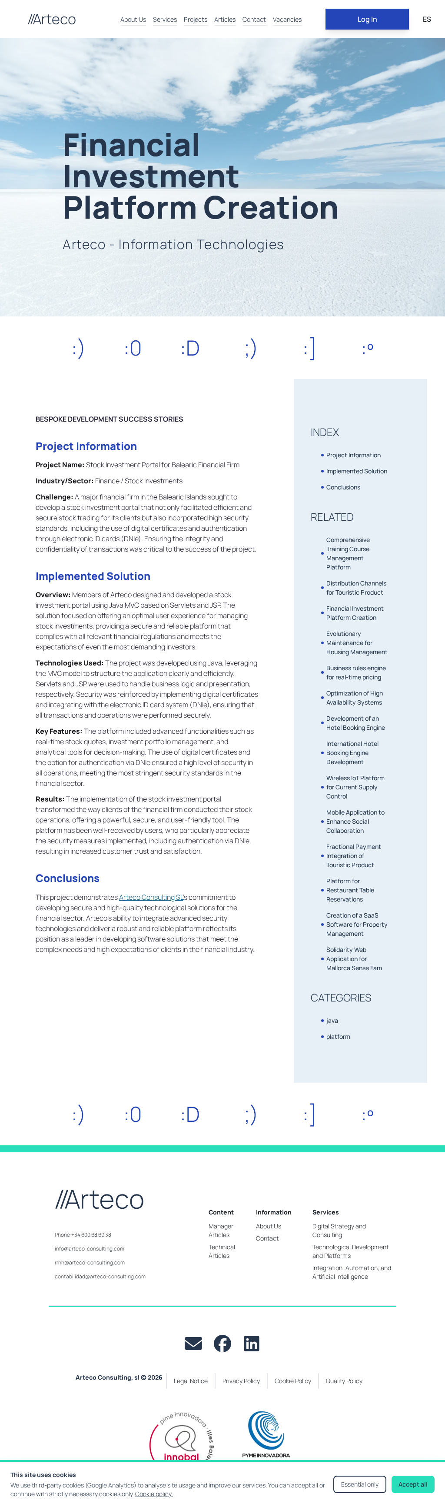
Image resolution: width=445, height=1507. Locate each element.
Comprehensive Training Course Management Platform (348, 553)
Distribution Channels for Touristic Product (356, 587)
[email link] (193, 1343)
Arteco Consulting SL (151, 897)
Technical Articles (222, 1251)
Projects (195, 19)
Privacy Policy (241, 1381)
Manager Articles (221, 1230)
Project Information (353, 455)
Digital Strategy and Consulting (339, 1230)
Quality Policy (344, 1381)
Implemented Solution (356, 471)
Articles (225, 19)
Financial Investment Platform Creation (355, 613)
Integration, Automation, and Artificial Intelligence (351, 1272)
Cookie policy (154, 1494)
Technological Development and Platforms (350, 1251)
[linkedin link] (251, 1343)
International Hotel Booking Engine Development (352, 752)
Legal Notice (191, 1381)
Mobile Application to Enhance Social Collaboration (355, 821)
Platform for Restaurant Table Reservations (350, 890)
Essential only (360, 1484)
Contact (254, 19)
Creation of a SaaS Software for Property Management (357, 924)
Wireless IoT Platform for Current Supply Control (355, 787)
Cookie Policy (293, 1381)
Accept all (413, 1484)
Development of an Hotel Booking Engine (355, 723)
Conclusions (343, 487)
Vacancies (287, 19)
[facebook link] (222, 1343)
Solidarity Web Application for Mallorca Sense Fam (354, 958)
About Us (133, 19)
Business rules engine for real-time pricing (356, 672)
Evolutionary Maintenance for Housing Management (357, 642)
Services (165, 19)
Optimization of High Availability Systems (354, 697)
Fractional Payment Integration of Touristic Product (353, 855)
